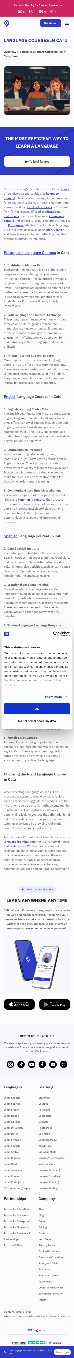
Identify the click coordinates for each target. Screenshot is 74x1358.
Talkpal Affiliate (13, 1245)
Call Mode (44, 1133)
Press (42, 1221)
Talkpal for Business (16, 1215)
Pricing (43, 1227)
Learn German (12, 1121)
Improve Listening (49, 1170)
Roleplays (44, 1109)
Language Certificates (52, 1158)
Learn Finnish (12, 1146)
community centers (31, 499)
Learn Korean (12, 1176)
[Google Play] (54, 1004)
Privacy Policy (47, 1245)
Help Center (46, 1239)
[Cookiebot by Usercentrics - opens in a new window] (53, 634)
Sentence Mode (48, 1140)
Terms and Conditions (51, 1257)
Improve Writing (48, 1188)
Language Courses (40, 252)
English (47, 230)
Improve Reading (49, 1182)
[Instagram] (10, 1064)
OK (37, 708)
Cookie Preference (50, 1251)
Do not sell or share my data (37, 721)
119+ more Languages (17, 1188)
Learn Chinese (12, 1158)
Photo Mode (46, 1127)
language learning (16, 841)
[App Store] (19, 1004)
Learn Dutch (11, 1133)
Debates (44, 1121)
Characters (45, 1115)
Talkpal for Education (16, 1209)
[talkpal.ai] (6, 23)
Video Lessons (47, 1164)
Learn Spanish (12, 1103)
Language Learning (32, 52)
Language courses (39, 207)
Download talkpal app (39, 889)
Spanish (59, 230)
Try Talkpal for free (37, 161)
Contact (43, 1233)
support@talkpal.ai (37, 1051)
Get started (50, 23)
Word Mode (45, 1146)
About (42, 1209)
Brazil (15, 56)
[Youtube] (31, 1064)
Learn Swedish (12, 1140)
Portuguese (16, 225)
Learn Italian (11, 1115)
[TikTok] (21, 1064)
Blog (41, 1215)
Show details (53, 696)
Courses (43, 1103)
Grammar (44, 1097)
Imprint (43, 1299)
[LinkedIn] (53, 1064)
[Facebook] (42, 1064)
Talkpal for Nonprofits (16, 1227)
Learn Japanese (13, 1170)
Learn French (11, 1109)
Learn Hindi (10, 1164)
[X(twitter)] (63, 1064)
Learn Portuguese (14, 1182)
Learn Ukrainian (13, 1127)
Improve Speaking (49, 1176)
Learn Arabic (11, 1152)
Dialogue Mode (47, 1152)
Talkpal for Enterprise (16, 1221)
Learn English (12, 1097)
